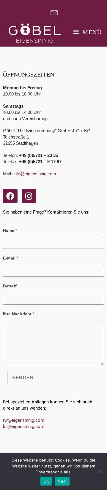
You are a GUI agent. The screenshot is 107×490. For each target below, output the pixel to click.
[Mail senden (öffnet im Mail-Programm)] (53, 12)
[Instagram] (29, 196)
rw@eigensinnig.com (23, 420)
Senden (23, 377)
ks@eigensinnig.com (23, 426)
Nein (62, 481)
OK (46, 481)
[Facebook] (10, 196)
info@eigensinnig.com (34, 173)
